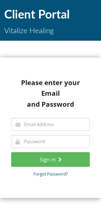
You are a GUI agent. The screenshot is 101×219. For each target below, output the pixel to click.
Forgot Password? (50, 174)
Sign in (49, 159)
